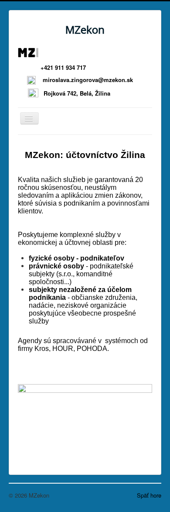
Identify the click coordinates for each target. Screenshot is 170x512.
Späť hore (149, 495)
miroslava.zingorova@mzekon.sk (97, 80)
